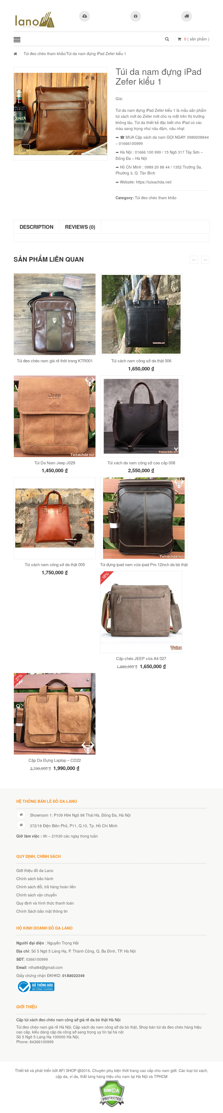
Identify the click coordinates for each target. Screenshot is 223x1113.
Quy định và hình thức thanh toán (45, 903)
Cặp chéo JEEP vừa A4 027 (141, 658)
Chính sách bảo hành (34, 878)
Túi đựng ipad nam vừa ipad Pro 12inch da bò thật (144, 564)
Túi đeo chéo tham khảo (44, 53)
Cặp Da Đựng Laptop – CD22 (55, 760)
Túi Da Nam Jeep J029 (54, 462)
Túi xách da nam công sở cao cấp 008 (141, 462)
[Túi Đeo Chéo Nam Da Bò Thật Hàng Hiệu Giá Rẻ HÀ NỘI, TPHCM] (35, 19)
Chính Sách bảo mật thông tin (42, 911)
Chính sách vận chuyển (36, 895)
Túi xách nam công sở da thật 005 (55, 564)
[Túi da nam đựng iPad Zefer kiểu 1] (60, 114)
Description (36, 226)
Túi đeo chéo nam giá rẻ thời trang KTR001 (55, 360)
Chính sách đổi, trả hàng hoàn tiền (46, 886)
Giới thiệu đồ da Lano (34, 870)
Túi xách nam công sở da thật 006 (141, 360)
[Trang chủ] (15, 53)
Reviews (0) (80, 226)
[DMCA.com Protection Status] (111, 1093)
